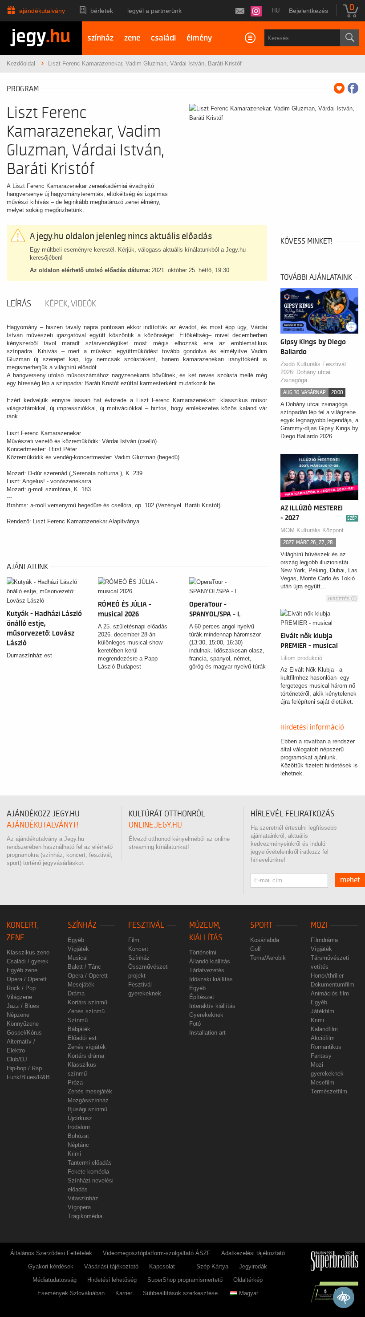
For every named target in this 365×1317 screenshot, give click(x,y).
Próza (75, 1082)
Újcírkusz (80, 1118)
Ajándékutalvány (42, 10)
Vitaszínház (83, 1198)
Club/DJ (17, 1059)
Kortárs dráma (86, 1055)
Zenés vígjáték (87, 1047)
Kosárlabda (264, 940)
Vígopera (79, 1207)
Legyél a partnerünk (154, 10)
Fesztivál (146, 925)
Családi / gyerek (28, 961)
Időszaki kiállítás (211, 979)
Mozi (319, 925)
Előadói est (82, 1038)
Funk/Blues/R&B (28, 1077)
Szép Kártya (212, 1266)
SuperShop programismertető (185, 1279)
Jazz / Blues (23, 1006)
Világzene (19, 997)
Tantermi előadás (90, 1162)
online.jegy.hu (155, 825)
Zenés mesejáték (90, 1091)
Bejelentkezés (308, 10)
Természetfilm (329, 1091)
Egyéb (76, 940)
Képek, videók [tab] (70, 304)
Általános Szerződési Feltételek (51, 1253)
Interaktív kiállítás (212, 1006)
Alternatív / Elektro (21, 1046)
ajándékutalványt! (42, 825)
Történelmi (202, 952)
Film (133, 940)
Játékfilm (322, 1011)
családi (163, 38)
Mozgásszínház (88, 1100)
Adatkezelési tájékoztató (253, 1253)
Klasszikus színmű (82, 1069)
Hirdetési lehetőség (112, 1279)
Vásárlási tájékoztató (111, 1266)
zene (132, 38)
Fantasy (321, 1055)
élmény (199, 38)
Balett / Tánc (84, 966)
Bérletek (101, 10)
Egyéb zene (22, 970)
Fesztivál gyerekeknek (144, 989)
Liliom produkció (301, 658)
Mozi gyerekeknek (327, 1069)
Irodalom (79, 1127)
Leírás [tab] (19, 304)
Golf (255, 949)
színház (100, 38)
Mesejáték (81, 984)
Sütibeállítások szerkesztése (180, 1293)
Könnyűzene (23, 1023)
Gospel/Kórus (24, 1032)
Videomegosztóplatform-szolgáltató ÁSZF (157, 1253)
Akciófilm (323, 1038)
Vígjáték (78, 949)
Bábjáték (79, 1029)
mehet (350, 880)
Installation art (207, 1032)
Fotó (195, 1023)
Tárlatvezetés (206, 970)
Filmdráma (324, 940)
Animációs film (330, 993)
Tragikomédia (85, 1216)
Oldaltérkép (248, 1279)
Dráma (76, 993)
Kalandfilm (324, 1029)
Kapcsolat (162, 1266)
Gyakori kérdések (50, 1266)
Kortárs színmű (87, 1002)
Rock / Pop (21, 988)
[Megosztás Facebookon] (353, 88)
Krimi (74, 1153)
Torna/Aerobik (268, 957)
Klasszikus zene (28, 952)
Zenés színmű (86, 1011)
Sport (261, 925)
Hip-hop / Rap (24, 1068)
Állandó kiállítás (209, 961)
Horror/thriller (327, 975)
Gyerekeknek (206, 1014)
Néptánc (78, 1145)
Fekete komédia (88, 1171)
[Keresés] (349, 37)
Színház (82, 925)
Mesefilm (322, 1082)
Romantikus (326, 1047)
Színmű (78, 1020)
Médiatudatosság (54, 1279)
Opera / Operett (27, 979)
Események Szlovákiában (71, 1293)
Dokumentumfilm (332, 984)
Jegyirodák (253, 1266)
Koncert (138, 949)
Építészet (201, 997)
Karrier (123, 1293)
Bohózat (78, 1136)
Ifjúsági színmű (87, 1109)
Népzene (18, 1014)
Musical (78, 957)
